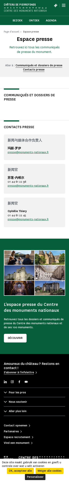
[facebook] (19, 382)
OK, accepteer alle (20, 471)
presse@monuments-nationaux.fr (28, 152)
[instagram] (12, 382)
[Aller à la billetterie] (56, 5)
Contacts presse (33, 69)
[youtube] (26, 382)
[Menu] (63, 5)
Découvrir (15, 338)
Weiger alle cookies (50, 471)
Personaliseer (35, 477)
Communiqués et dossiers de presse (39, 65)
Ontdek (34, 20)
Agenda (51, 20)
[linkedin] (5, 382)
